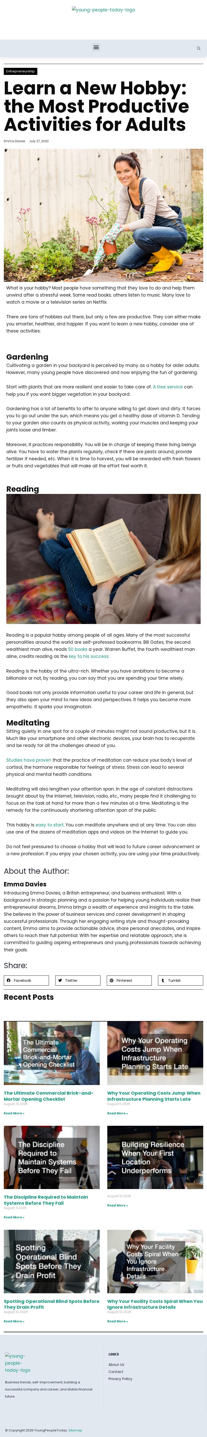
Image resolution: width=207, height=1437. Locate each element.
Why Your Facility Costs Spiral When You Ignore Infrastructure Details (155, 1304)
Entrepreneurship (20, 71)
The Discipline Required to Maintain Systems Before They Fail (46, 1200)
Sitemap (75, 1430)
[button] (96, 47)
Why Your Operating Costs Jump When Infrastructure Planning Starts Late (153, 1096)
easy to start (50, 825)
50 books (77, 649)
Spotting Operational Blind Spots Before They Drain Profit (51, 1304)
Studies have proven (28, 760)
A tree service (168, 387)
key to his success (89, 656)
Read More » (14, 1113)
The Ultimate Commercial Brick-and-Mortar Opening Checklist (49, 1096)
